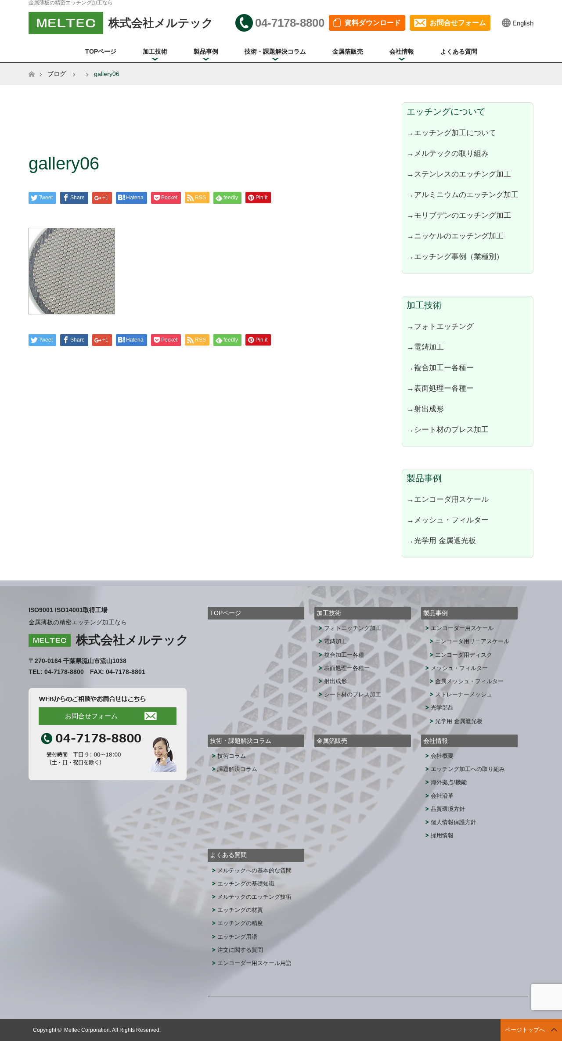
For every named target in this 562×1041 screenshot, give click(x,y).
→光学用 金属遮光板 (441, 540)
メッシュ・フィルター (459, 668)
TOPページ (100, 51)
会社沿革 (442, 795)
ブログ (56, 73)
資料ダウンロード (373, 22)
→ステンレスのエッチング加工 (459, 174)
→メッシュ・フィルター (448, 520)
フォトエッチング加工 (352, 628)
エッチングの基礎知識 (245, 883)
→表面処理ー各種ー (440, 388)
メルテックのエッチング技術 (254, 896)
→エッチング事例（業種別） (455, 256)
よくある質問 (458, 51)
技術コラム (231, 756)
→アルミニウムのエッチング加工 (463, 194)
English (522, 23)
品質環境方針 (448, 809)
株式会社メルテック (132, 640)
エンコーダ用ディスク (463, 655)
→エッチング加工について (451, 133)
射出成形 (335, 681)
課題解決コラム (237, 769)
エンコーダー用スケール (462, 628)
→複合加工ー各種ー (440, 367)
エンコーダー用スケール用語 (254, 963)
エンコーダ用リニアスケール (472, 641)
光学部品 (442, 707)
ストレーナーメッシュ (463, 694)
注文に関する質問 (240, 950)
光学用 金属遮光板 (459, 721)
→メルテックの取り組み (448, 153)
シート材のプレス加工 (352, 694)
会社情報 (401, 51)
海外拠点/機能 (449, 782)
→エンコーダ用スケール (448, 499)
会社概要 (442, 756)
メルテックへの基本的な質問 (254, 870)
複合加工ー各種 (344, 655)
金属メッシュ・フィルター (469, 681)
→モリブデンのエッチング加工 (459, 215)
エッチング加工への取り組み (468, 769)
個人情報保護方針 (453, 822)
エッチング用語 (237, 936)
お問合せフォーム (458, 22)
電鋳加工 (335, 641)
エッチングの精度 (240, 923)
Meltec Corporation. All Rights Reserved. (112, 1030)
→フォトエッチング (440, 326)
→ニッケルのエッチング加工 (455, 236)
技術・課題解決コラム (275, 51)
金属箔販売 (347, 51)
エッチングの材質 (240, 910)
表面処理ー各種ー (347, 668)
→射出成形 (425, 409)
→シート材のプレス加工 (448, 429)
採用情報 (442, 835)
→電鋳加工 (425, 347)
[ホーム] (31, 66)
